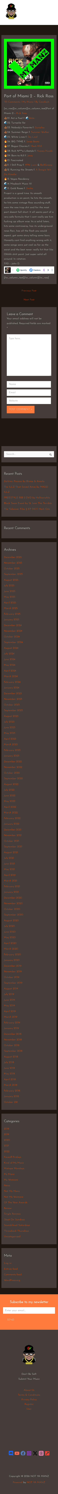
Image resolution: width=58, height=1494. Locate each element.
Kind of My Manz (14, 1163)
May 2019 (9, 1005)
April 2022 (10, 807)
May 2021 (9, 869)
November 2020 (13, 903)
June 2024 (9, 659)
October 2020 (12, 909)
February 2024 (12, 682)
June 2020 (10, 932)
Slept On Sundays (14, 1219)
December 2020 (13, 898)
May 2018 (9, 1074)
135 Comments (12, 102)
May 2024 (9, 665)
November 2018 (13, 1040)
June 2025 (9, 591)
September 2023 (13, 710)
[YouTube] (17, 1453)
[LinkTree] (47, 1453)
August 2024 (11, 648)
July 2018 (9, 1062)
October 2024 (12, 637)
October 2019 (11, 977)
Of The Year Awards (15, 1202)
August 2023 (11, 716)
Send (10, 1320)
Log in (7, 1263)
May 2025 (9, 597)
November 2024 (13, 631)
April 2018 (10, 1079)
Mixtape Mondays (14, 1168)
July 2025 (9, 585)
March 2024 (11, 676)
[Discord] (11, 1453)
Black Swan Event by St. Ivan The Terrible (28, 503)
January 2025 (11, 619)
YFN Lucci (31, 165)
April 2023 (10, 739)
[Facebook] (23, 1453)
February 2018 (12, 1091)
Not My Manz (12, 1191)
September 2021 (13, 847)
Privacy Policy (29, 1399)
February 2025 (12, 614)
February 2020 (12, 954)
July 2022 (9, 790)
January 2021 (11, 892)
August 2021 (11, 852)
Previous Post (29, 291)
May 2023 (9, 733)
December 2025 (13, 557)
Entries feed (11, 1269)
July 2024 (9, 654)
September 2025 (13, 574)
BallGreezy (46, 165)
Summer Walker (40, 132)
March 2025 (11, 608)
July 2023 (9, 722)
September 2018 (13, 1051)
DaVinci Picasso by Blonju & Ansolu (24, 481)
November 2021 (13, 835)
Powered (17, 1482)
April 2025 (10, 603)
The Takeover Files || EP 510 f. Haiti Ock (27, 509)
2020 (7, 1140)
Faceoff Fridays (12, 1157)
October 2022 (12, 773)
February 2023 (12, 750)
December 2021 (12, 830)
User (29, 1409)
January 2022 (11, 824)
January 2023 (11, 756)
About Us (29, 1390)
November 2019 (13, 971)
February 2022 (12, 818)
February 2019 (12, 1023)
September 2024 (13, 642)
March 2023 (11, 744)
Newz (7, 1185)
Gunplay (39, 127)
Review (8, 1208)
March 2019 (10, 1017)
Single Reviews (12, 1214)
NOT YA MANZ (12, 20)
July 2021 (9, 858)
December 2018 (12, 1034)
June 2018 (9, 1068)
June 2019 (9, 1000)
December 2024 (13, 625)
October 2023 (12, 705)
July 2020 (9, 926)
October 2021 (11, 841)
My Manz (28, 102)
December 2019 (12, 966)
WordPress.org (12, 1280)
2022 (6, 1151)
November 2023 (13, 699)
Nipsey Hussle (45, 151)
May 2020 (10, 937)
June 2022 (9, 796)
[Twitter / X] (35, 1453)
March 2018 (10, 1085)
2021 (6, 1146)
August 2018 (11, 1057)
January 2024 (11, 688)
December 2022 (13, 761)
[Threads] (41, 1453)
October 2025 (12, 568)
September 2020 (13, 915)
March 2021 (10, 881)
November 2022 (13, 767)
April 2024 (10, 671)
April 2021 (10, 875)
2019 (6, 1134)
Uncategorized (12, 1236)
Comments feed (13, 1274)
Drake (29, 188)
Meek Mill (36, 146)
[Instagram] (29, 1453)
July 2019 (9, 994)
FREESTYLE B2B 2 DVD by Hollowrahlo (27, 498)
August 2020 (11, 920)
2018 (6, 1129)
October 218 (11, 1102)
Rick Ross (21, 113)
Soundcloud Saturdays (17, 1225)
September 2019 (13, 983)
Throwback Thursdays (16, 1231)
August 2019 (11, 988)
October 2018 (11, 1045)
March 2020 (11, 949)
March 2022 (11, 812)
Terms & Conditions (29, 1395)
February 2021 (12, 886)
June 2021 (9, 864)
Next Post (29, 300)
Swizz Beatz (32, 141)
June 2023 (9, 727)
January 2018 (11, 1096)
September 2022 (13, 778)
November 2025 (13, 563)
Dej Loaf (33, 137)
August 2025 (11, 580)
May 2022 (9, 801)
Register (29, 1404)
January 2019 (11, 1028)
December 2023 (13, 693)
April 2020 (10, 943)
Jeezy (30, 155)
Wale (31, 118)
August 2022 (11, 784)
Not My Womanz (13, 1197)
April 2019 (10, 1011)
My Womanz (11, 1180)
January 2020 (12, 960)
